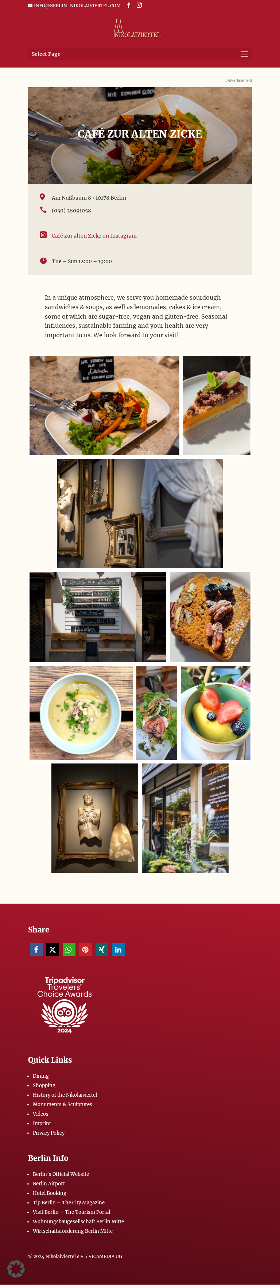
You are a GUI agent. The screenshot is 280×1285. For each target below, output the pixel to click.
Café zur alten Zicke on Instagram (94, 235)
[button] (36, 949)
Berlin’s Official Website (61, 1174)
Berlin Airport (49, 1184)
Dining (41, 1076)
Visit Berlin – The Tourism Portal (71, 1212)
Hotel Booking (49, 1193)
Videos (40, 1114)
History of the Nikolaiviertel (65, 1095)
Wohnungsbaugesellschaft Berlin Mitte (78, 1222)
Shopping (44, 1085)
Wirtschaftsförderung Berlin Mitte (73, 1231)
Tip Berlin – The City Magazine (69, 1203)
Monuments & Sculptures (62, 1104)
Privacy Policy (49, 1133)
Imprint (42, 1123)
